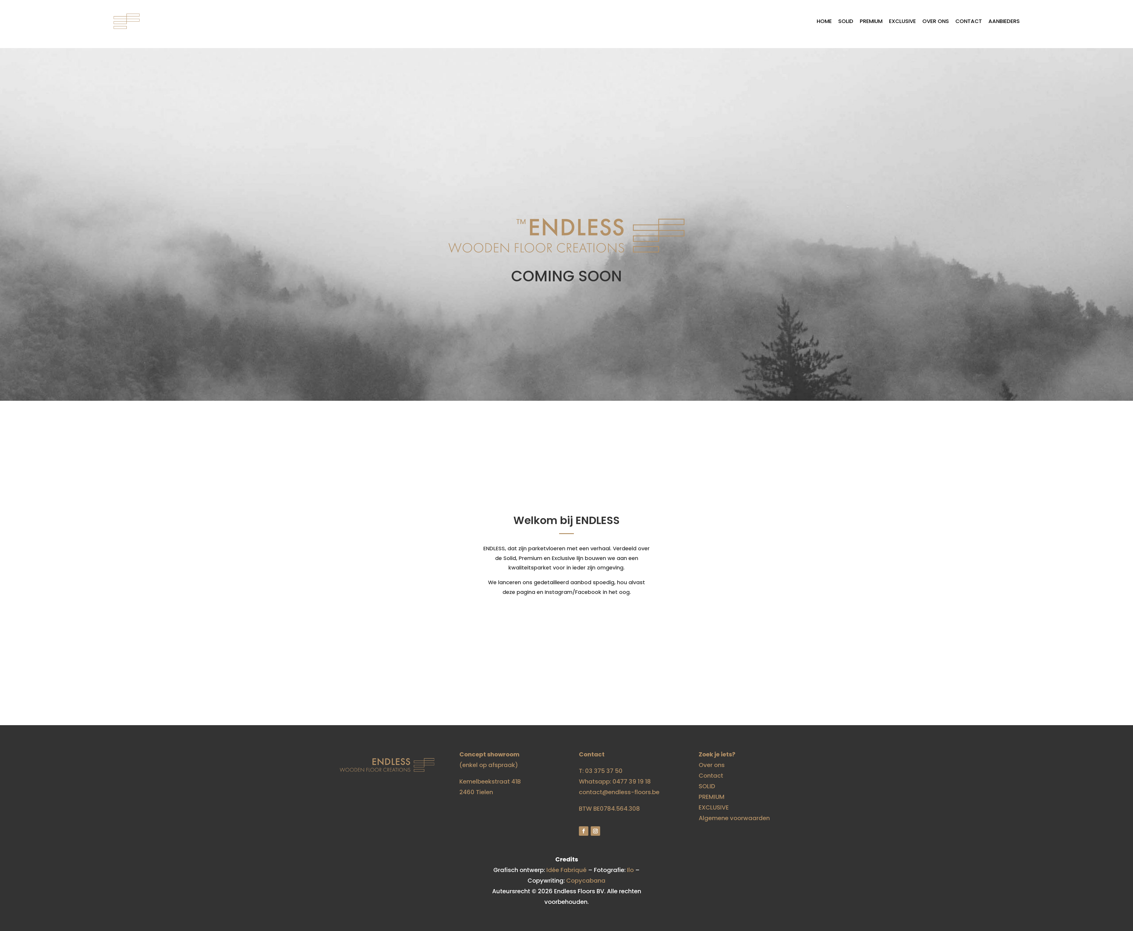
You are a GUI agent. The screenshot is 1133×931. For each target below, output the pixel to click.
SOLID (845, 21)
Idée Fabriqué (566, 870)
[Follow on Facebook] (583, 831)
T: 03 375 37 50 (601, 771)
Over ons (935, 21)
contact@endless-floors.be (619, 792)
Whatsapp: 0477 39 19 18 (615, 781)
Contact (968, 21)
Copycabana (585, 880)
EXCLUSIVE (902, 21)
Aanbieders (1004, 21)
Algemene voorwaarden (734, 818)
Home (824, 21)
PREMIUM (871, 21)
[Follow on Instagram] (595, 831)
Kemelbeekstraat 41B (490, 781)
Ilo (630, 870)
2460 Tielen (476, 792)
